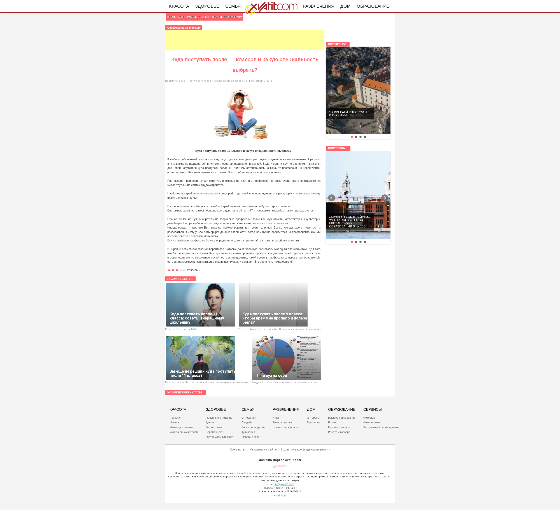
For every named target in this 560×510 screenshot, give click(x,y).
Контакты (237, 449)
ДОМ (311, 410)
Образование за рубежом (229, 80)
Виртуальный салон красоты (381, 427)
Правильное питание (219, 417)
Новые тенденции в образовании (300, 329)
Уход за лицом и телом (184, 432)
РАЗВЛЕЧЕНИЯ (286, 410)
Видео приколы (282, 422)
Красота (179, 6)
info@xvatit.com (284, 484)
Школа (252, 329)
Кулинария (248, 432)
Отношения (249, 417)
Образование (373, 6)
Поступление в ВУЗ (199, 80)
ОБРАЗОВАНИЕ (341, 410)
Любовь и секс (250, 436)
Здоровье (207, 6)
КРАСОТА (178, 410)
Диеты (210, 422)
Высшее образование (341, 417)
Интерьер (313, 417)
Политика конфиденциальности (306, 449)
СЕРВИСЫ (372, 410)
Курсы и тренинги (339, 427)
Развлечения (318, 6)
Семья (233, 6)
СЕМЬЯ (248, 410)
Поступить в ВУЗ (175, 80)
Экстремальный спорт (220, 436)
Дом (345, 6)
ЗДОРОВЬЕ (216, 410)
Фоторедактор (372, 422)
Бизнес (332, 422)
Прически (175, 417)
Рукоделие (313, 422)
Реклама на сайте (263, 449)
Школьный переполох (306, 382)
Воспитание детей (253, 427)
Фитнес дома (214, 427)
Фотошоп (369, 417)
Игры (276, 417)
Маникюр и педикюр (182, 427)
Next (384, 92)
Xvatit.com (280, 495)
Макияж (174, 422)
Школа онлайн (268, 329)
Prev (331, 92)
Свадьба (247, 422)
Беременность (215, 432)
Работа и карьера (339, 432)
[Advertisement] (244, 40)
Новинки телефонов (285, 427)
